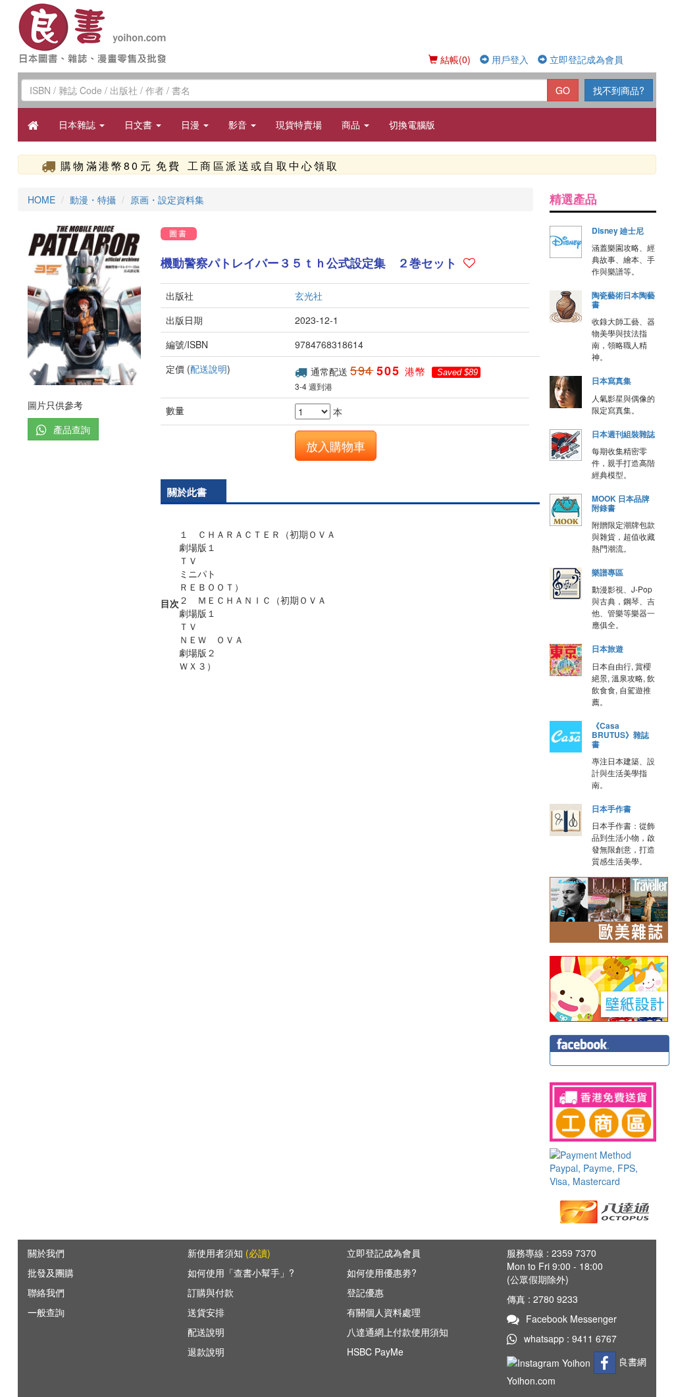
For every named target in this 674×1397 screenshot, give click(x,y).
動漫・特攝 (93, 199)
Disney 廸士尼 (618, 230)
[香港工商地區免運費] (603, 1112)
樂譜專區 (607, 572)
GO (563, 90)
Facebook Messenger (571, 1318)
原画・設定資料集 (167, 199)
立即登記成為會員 (585, 59)
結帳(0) (454, 59)
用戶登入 (509, 59)
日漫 (191, 124)
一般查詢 (46, 1312)
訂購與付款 (211, 1292)
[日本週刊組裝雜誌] (566, 445)
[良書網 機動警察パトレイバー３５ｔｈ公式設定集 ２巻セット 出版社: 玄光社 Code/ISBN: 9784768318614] (84, 304)
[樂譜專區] (566, 583)
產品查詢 (71, 429)
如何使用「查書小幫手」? (241, 1272)
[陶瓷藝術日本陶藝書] (566, 306)
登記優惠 (365, 1292)
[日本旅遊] (566, 660)
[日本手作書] (566, 820)
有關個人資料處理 (384, 1312)
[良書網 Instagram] (550, 1361)
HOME (41, 199)
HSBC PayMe (375, 1351)
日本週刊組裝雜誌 (623, 434)
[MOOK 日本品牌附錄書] (566, 510)
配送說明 (208, 368)
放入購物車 (335, 445)
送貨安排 (206, 1312)
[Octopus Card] (605, 1210)
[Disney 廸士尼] (566, 242)
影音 (238, 124)
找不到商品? (618, 90)
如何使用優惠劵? (382, 1272)
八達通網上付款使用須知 (397, 1331)
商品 (352, 124)
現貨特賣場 (299, 124)
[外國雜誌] (609, 908)
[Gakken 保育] (609, 987)
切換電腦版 (412, 124)
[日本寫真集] (566, 392)
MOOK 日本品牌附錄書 (621, 503)
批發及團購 (51, 1272)
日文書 (139, 124)
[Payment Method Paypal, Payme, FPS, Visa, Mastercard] (603, 1168)
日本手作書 (611, 808)
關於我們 (46, 1252)
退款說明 (206, 1351)
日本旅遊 (607, 648)
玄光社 (309, 295)
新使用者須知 (229, 1252)
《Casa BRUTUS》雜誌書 (620, 735)
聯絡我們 (46, 1292)
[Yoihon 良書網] (95, 33)
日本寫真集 (611, 380)
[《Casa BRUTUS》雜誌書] (566, 737)
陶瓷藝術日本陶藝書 (623, 299)
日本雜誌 (78, 124)
